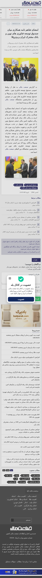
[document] (21, 289)
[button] (10, 278)
